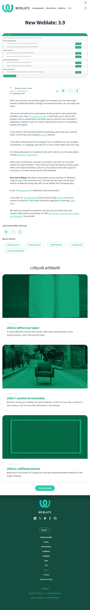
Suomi (44, 530)
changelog (24, 190)
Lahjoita (46, 556)
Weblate (22, 8)
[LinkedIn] (35, 518)
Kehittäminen (56, 244)
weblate (45, 512)
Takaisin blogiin (45, 488)
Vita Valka (56, 598)
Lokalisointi (77, 244)
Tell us (60, 197)
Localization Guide (37, 116)
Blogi (12, 91)
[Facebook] (50, 518)
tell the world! (31, 197)
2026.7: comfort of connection (26, 398)
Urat (46, 560)
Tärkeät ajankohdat (15, 250)
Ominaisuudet (38, 8)
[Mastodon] (45, 518)
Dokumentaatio (46, 579)
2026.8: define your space (23, 328)
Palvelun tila (45, 589)
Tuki (69, 8)
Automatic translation (27, 154)
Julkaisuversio (22, 91)
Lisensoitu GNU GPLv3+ (54, 593)
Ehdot (33, 598)
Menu (85, 8)
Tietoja (46, 574)
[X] (40, 518)
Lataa (46, 542)
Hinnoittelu (51, 8)
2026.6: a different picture (23, 469)
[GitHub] (55, 518)
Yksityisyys (40, 598)
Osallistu (61, 8)
